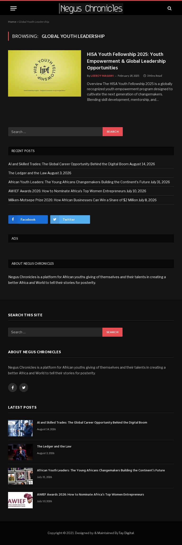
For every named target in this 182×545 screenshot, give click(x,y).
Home (12, 21)
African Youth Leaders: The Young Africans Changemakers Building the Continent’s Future (79, 182)
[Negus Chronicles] (91, 8)
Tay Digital (126, 533)
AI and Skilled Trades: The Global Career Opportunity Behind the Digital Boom (68, 164)
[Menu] (13, 8)
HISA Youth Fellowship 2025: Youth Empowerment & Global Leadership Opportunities (126, 61)
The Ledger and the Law (27, 173)
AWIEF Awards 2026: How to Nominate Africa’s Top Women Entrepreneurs (67, 191)
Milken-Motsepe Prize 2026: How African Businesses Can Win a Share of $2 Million (73, 200)
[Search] (169, 8)
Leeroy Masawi (102, 75)
